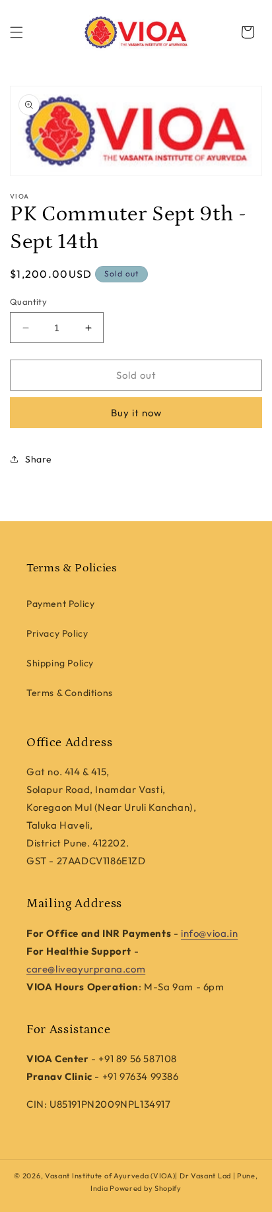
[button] (16, 32)
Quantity (28, 301)
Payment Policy (60, 604)
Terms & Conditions (69, 693)
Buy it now (136, 412)
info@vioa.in (209, 933)
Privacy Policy (57, 633)
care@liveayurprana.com (85, 969)
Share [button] (38, 459)
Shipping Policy (60, 663)
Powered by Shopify (146, 1188)
